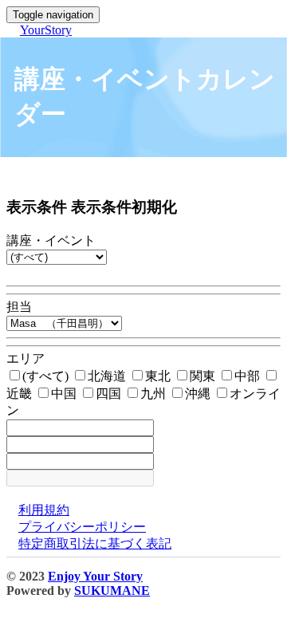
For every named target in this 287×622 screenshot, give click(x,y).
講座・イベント (51, 240)
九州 (154, 393)
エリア (25, 358)
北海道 (108, 376)
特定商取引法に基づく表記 (94, 543)
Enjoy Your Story (95, 576)
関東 (204, 376)
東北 (159, 376)
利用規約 (43, 510)
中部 (248, 376)
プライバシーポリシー (82, 526)
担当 (19, 306)
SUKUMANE (112, 590)
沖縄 (199, 393)
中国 (65, 393)
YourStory (46, 30)
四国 (110, 393)
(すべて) (47, 376)
